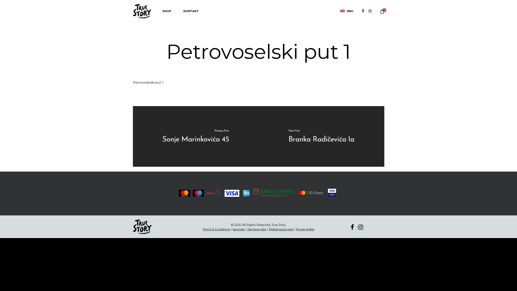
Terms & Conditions (216, 229)
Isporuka (238, 229)
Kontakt (191, 11)
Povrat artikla (305, 229)
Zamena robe (256, 229)
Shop (166, 11)
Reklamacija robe (281, 229)
